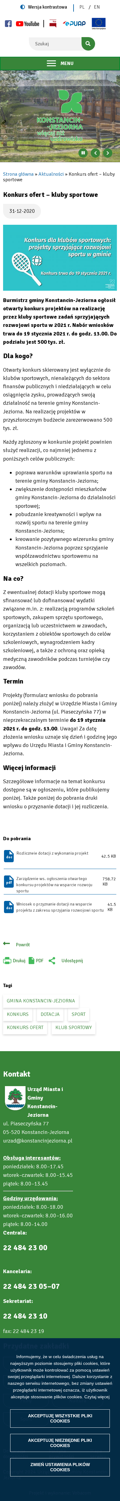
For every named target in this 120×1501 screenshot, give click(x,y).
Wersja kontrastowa (47, 7)
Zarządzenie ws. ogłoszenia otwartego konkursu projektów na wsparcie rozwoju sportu (54, 885)
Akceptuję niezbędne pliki (60, 1443)
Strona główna (18, 174)
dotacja (50, 1014)
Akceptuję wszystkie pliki (60, 1418)
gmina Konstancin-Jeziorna (41, 1001)
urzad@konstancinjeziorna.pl (37, 1140)
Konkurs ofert (25, 1027)
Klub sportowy (73, 1027)
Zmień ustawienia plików (60, 1467)
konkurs (18, 1014)
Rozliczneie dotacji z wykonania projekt (52, 853)
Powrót (23, 945)
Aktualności (51, 174)
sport (79, 1014)
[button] (60, 258)
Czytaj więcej (97, 1396)
